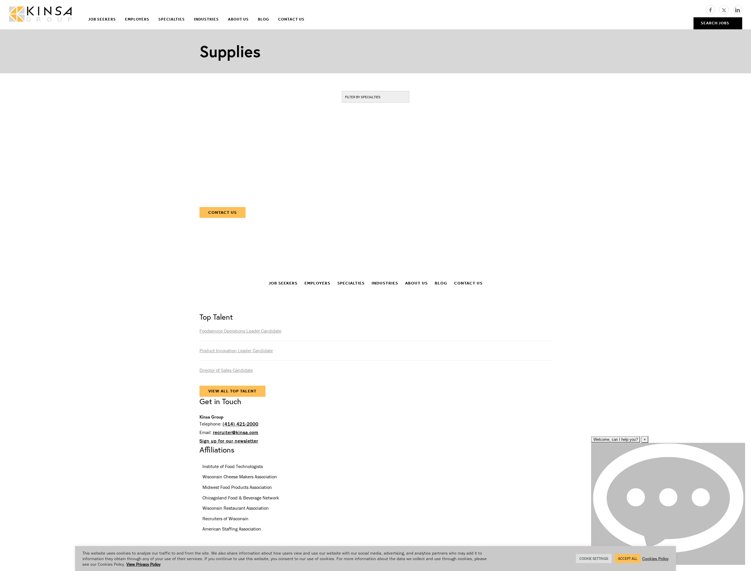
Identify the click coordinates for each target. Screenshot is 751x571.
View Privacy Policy (143, 564)
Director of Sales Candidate (226, 370)
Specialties (171, 19)
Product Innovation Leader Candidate (236, 350)
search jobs (715, 23)
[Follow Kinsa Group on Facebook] (712, 9)
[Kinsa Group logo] (40, 14)
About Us (238, 19)
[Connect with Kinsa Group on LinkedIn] (737, 9)
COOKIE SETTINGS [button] (593, 558)
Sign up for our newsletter (228, 441)
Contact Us (291, 19)
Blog (263, 19)
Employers (137, 19)
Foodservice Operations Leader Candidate (240, 331)
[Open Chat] (668, 504)
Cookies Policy (655, 558)
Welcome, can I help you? (615, 439)
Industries (206, 19)
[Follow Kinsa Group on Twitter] (726, 9)
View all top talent (232, 391)
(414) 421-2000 (240, 424)
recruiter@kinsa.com (235, 432)
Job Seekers (102, 19)
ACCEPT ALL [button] (627, 558)
